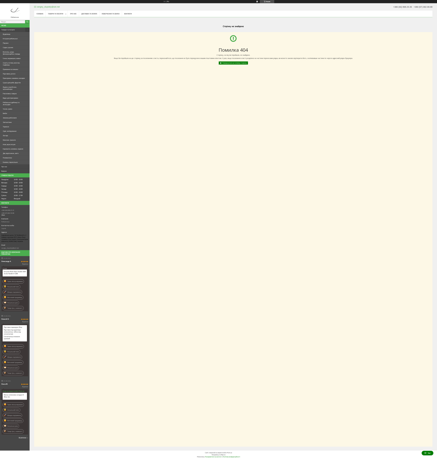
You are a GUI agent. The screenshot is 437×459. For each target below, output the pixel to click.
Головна (39, 14)
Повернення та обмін (110, 14)
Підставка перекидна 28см (13, 327)
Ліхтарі (5, 136)
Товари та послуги (8, 30)
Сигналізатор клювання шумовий (12, 337)
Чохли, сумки (7, 109)
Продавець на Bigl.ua (218, 455)
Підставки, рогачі (9, 74)
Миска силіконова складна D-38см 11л (14, 396)
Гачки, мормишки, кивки (11, 58)
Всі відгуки (22, 437)
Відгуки (4, 171)
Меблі (5, 113)
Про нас (4, 167)
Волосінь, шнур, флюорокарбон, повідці (11, 53)
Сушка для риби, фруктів (12, 83)
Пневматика (7, 158)
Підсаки (5, 43)
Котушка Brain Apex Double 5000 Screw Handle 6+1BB (15, 273)
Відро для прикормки (10, 98)
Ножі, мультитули (9, 144)
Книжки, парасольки (10, 162)
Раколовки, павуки (10, 94)
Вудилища (6, 34)
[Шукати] (27, 21)
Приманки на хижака (10, 69)
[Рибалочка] (15, 10)
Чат (429, 453)
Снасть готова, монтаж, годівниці (11, 64)
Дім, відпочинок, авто (11, 153)
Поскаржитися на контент (213, 457)
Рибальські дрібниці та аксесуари (11, 103)
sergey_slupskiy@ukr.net (10, 248)
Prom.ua (229, 453)
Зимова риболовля (10, 118)
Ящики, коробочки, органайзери (10, 88)
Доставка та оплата (89, 14)
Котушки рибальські (10, 39)
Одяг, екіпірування (9, 131)
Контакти (128, 14)
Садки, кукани (8, 47)
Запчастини (7, 122)
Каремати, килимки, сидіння (13, 149)
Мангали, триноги (9, 140)
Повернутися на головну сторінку (234, 63)
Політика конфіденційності (231, 457)
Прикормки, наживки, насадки (14, 78)
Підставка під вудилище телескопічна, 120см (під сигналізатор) (12, 332)
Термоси (6, 127)
